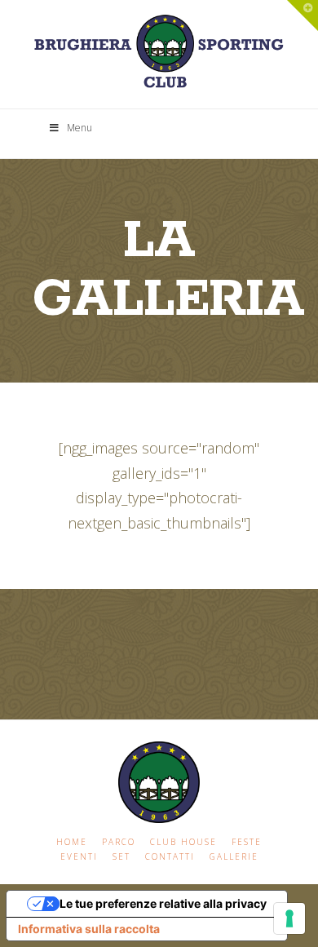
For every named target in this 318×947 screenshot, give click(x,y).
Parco (118, 842)
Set (121, 857)
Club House (183, 842)
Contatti (170, 857)
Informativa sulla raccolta (89, 929)
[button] (302, 15)
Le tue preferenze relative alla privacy (163, 903)
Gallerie (234, 857)
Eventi (79, 857)
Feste (247, 842)
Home (71, 842)
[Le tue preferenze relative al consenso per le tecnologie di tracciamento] (289, 918)
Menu (79, 128)
